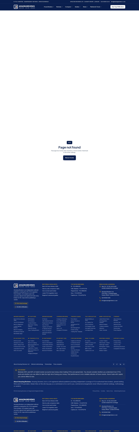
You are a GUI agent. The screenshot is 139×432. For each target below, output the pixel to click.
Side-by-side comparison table (50, 288)
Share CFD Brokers (47, 348)
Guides (77, 6)
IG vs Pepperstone (61, 323)
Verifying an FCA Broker (75, 325)
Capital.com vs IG (89, 350)
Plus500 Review (75, 355)
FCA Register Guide (90, 326)
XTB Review (74, 354)
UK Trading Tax (89, 322)
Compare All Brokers (62, 319)
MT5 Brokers (31, 321)
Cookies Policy (117, 342)
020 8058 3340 (105, 1)
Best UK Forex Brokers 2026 (50, 286)
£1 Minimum (59, 340)
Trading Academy (103, 326)
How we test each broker (49, 291)
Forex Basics (74, 319)
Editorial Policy (117, 324)
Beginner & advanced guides (50, 295)
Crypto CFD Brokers (47, 346)
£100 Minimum (60, 342)
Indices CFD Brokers (47, 342)
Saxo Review (45, 324)
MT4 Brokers (31, 319)
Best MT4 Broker (32, 328)
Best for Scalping (18, 329)
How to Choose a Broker (75, 321)
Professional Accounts (19, 346)
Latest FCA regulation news (50, 293)
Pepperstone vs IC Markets (61, 325)
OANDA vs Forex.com (90, 342)
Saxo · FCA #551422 (76, 293)
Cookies (103, 391)
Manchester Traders (104, 342)
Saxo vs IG (59, 328)
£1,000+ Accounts (61, 346)
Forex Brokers (48, 6)
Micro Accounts (61, 350)
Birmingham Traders (104, 346)
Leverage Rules (89, 330)
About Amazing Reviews (117, 319)
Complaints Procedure (119, 348)
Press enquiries (57, 364)
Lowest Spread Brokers (17, 327)
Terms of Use (117, 344)
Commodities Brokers (47, 344)
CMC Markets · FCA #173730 (79, 288)
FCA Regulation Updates (103, 321)
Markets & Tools (95, 6)
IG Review (44, 319)
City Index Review (75, 350)
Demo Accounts (18, 350)
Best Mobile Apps (18, 333)
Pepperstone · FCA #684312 (78, 291)
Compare (68, 6)
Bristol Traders (103, 348)
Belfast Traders (103, 350)
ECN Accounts (17, 340)
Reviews (58, 6)
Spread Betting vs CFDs (89, 319)
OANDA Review (75, 352)
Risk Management (75, 327)
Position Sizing (74, 329)
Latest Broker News (104, 319)
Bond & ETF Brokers (47, 350)
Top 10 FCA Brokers (19, 322)
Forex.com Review (46, 330)
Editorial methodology (37, 364)
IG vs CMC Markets (61, 321)
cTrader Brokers (32, 323)
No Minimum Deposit (19, 331)
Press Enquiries (117, 330)
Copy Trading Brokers (33, 330)
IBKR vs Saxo (88, 348)
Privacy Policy (117, 340)
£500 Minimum (60, 344)
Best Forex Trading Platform (32, 325)
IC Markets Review (47, 328)
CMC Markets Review (47, 321)
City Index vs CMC (89, 346)
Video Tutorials (103, 330)
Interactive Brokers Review (47, 333)
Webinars (101, 328)
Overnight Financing (90, 328)
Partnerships (117, 328)
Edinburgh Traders (104, 344)
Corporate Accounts (19, 348)
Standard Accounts (18, 342)
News (84, 6)
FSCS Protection (89, 324)
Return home (69, 157)
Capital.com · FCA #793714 (78, 295)
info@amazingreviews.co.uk (118, 1)
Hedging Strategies (33, 353)
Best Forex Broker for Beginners (33, 350)
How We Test (117, 322)
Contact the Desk (118, 326)
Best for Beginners (18, 324)
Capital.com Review (47, 326)
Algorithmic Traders (33, 348)
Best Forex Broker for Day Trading (33, 345)
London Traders (103, 340)
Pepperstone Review (47, 323)
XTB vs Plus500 (89, 344)
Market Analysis (103, 324)
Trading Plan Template (76, 331)
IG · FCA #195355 (76, 286)
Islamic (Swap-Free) (19, 344)
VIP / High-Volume (61, 348)
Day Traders (31, 340)
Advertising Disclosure (119, 346)
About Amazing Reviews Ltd (21, 364)
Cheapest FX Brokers (62, 330)
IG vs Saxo (87, 340)
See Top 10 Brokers (118, 6)
